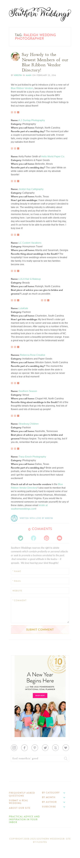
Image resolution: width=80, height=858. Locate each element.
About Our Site (19, 808)
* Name (16, 571)
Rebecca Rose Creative (32, 355)
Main (28, 75)
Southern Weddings (40, 14)
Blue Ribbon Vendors (22, 88)
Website (17, 590)
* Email (16, 581)
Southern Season (28, 391)
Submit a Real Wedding (18, 802)
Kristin (18, 75)
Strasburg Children (29, 423)
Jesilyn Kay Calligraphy (31, 189)
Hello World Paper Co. (53, 156)
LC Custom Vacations (30, 242)
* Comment (19, 600)
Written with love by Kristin (36, 518)
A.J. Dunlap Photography (31, 120)
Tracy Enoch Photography (32, 456)
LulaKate (23, 308)
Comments (40, 529)
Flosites (42, 842)
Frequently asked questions (22, 794)
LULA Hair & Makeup (30, 279)
